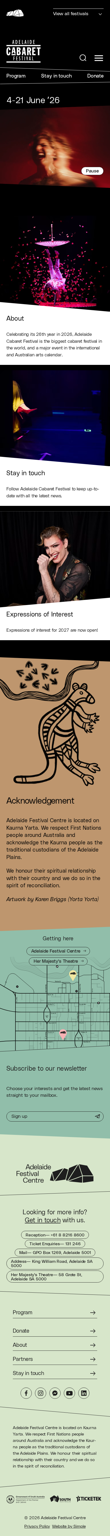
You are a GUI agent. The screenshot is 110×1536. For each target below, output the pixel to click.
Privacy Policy (37, 1526)
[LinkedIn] (83, 1393)
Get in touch (43, 1220)
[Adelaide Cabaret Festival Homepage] (23, 51)
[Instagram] (40, 1393)
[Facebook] (26, 1393)
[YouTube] (69, 1393)
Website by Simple (68, 1526)
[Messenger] (55, 1393)
